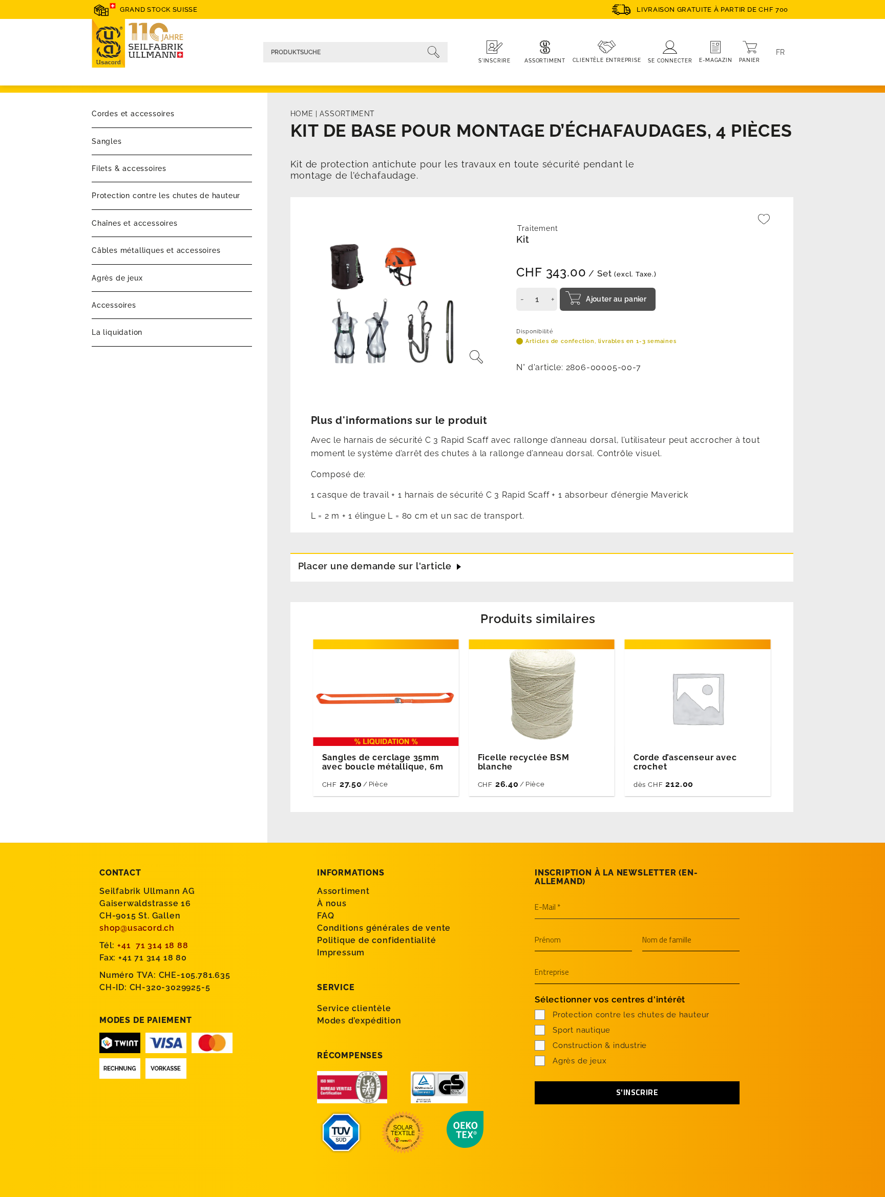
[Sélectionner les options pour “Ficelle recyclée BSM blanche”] (579, 782)
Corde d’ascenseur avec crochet (685, 762)
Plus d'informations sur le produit (399, 420)
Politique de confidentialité (376, 940)
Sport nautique (581, 1030)
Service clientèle (354, 1008)
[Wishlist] (764, 224)
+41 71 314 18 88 (152, 945)
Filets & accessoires (129, 168)
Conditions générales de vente (384, 928)
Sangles (107, 141)
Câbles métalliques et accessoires (156, 250)
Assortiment (347, 114)
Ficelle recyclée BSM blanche (524, 762)
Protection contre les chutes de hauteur (166, 195)
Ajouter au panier (616, 299)
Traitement (537, 228)
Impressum (341, 952)
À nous (332, 903)
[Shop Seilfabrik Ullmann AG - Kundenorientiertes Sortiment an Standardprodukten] (143, 45)
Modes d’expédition (359, 1020)
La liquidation (117, 332)
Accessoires (114, 305)
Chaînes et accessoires (135, 223)
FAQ (325, 916)
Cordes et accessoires (133, 114)
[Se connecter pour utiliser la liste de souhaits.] (764, 224)
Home (301, 114)
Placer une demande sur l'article (375, 566)
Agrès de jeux (117, 278)
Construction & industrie (600, 1045)
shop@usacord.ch (137, 928)
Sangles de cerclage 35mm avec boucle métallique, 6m (383, 762)
